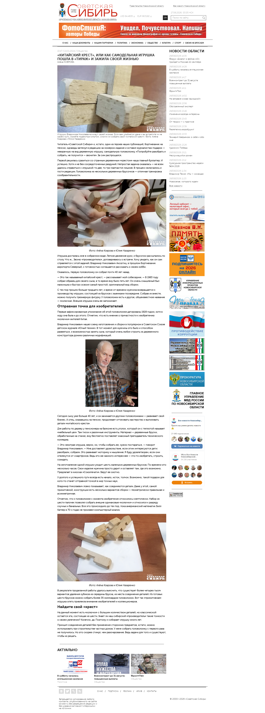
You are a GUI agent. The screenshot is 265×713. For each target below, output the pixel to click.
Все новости (175, 186)
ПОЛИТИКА (122, 43)
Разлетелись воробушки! (181, 129)
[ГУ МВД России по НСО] (187, 408)
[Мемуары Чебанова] (187, 251)
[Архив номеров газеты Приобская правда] (187, 309)
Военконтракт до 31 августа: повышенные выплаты (109, 677)
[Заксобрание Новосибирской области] (187, 370)
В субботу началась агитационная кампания (70, 677)
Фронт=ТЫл (137, 676)
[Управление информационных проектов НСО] (187, 292)
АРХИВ (139, 691)
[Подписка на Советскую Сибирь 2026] (187, 275)
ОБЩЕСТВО (152, 43)
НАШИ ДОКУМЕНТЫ (81, 43)
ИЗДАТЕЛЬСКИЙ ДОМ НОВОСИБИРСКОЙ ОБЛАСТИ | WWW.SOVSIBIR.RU (89, 10)
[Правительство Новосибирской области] (187, 353)
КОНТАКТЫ (151, 691)
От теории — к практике (181, 122)
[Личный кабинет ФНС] (187, 220)
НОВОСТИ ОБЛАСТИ (186, 51)
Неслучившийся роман (180, 155)
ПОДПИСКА (113, 691)
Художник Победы (178, 148)
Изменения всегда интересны (184, 114)
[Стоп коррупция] (187, 336)
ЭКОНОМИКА (137, 43)
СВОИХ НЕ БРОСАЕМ (194, 43)
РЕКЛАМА (127, 691)
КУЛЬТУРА (166, 43)
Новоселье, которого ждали (183, 181)
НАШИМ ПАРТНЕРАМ (103, 43)
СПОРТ (178, 43)
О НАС (65, 43)
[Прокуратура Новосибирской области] (187, 386)
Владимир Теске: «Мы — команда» (186, 174)
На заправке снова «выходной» (185, 99)
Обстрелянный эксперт (181, 106)
